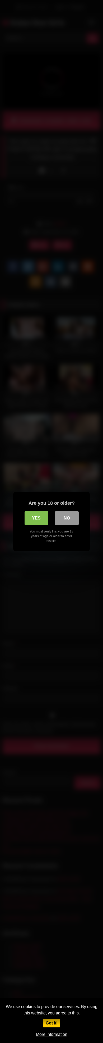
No (67, 518)
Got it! (52, 1023)
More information (51, 1034)
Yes (36, 518)
